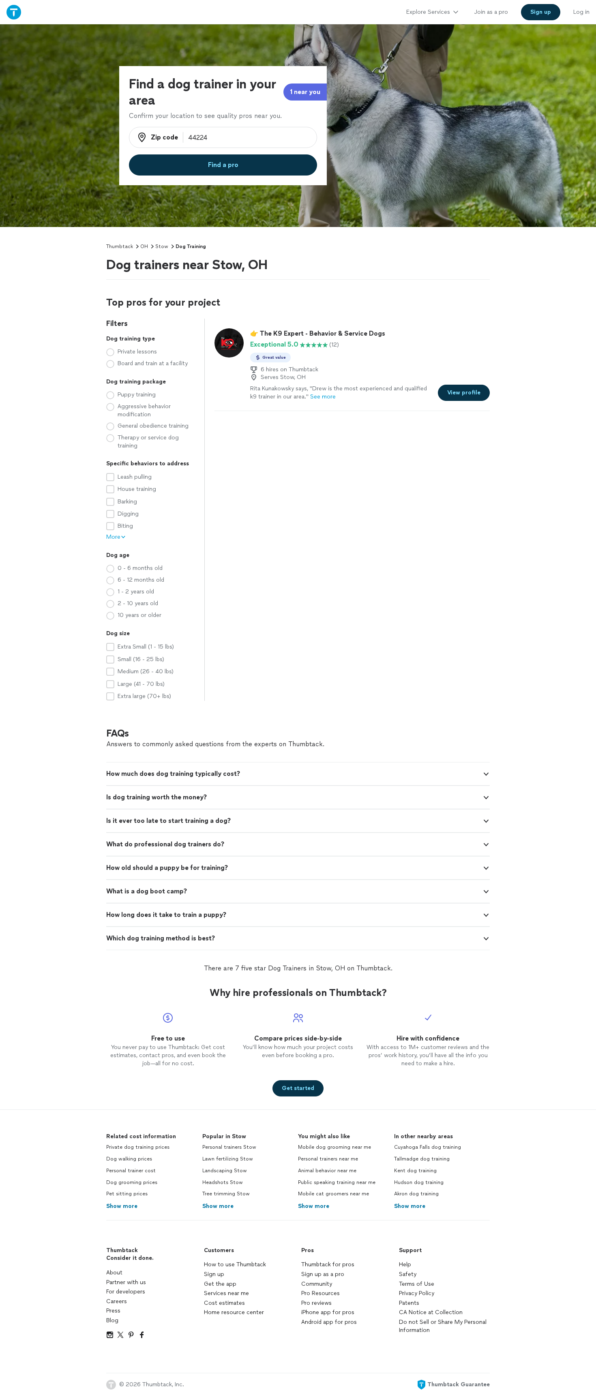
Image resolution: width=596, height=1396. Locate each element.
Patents (409, 1303)
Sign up (214, 1274)
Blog (112, 1320)
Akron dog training (416, 1194)
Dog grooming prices (131, 1182)
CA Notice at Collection (431, 1312)
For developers (125, 1291)
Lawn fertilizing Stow (227, 1159)
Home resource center (234, 1312)
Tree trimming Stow (226, 1194)
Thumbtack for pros (327, 1264)
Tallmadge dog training (422, 1159)
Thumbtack (119, 246)
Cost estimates (224, 1303)
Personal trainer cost (131, 1170)
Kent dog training (415, 1170)
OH (144, 246)
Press (113, 1310)
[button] (298, 773)
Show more (121, 1206)
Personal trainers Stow (229, 1147)
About (114, 1272)
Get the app (220, 1283)
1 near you (305, 92)
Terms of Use (416, 1283)
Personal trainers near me (328, 1159)
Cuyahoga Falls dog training (427, 1147)
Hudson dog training (419, 1182)
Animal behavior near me (327, 1170)
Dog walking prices (129, 1159)
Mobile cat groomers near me (333, 1194)
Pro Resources (320, 1293)
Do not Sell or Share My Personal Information (443, 1326)
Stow (161, 246)
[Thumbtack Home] (14, 12)
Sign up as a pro (322, 1274)
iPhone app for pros (327, 1312)
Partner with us (126, 1282)
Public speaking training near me (336, 1182)
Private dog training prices (137, 1147)
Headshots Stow (222, 1182)
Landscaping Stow (224, 1170)
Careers (116, 1301)
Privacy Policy (416, 1293)
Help (405, 1264)
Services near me (226, 1293)
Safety (407, 1274)
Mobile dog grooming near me (334, 1147)
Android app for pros (329, 1322)
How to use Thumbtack (235, 1264)
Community (316, 1283)
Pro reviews (316, 1303)
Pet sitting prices (127, 1194)
